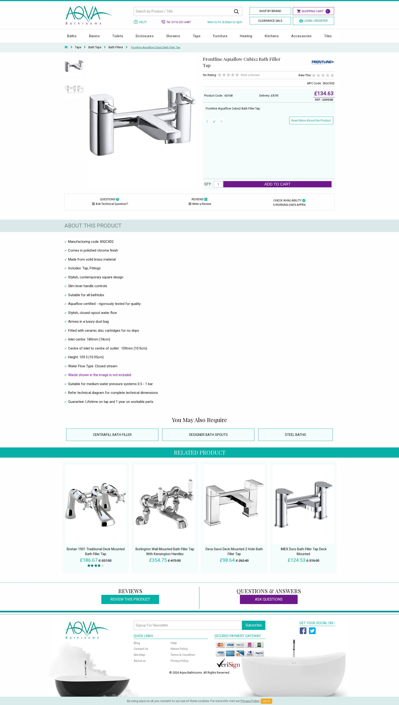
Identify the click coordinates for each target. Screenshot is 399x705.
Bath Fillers (116, 47)
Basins (94, 36)
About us (140, 660)
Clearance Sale (270, 20)
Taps (197, 36)
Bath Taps (94, 47)
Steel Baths (295, 435)
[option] (74, 67)
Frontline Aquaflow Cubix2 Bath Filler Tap (155, 47)
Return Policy (179, 648)
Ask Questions (269, 599)
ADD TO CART (277, 184)
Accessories (301, 36)
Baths (71, 36)
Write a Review (250, 75)
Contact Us (141, 648)
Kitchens (272, 36)
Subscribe (253, 625)
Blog (137, 643)
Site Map (139, 654)
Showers (173, 36)
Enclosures (145, 36)
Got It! (266, 701)
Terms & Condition (183, 654)
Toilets (117, 36)
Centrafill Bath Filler (112, 435)
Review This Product (130, 599)
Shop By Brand (270, 11)
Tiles (328, 36)
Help (174, 643)
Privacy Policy (179, 660)
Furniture (220, 36)
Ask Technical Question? (112, 204)
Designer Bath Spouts (208, 435)
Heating (246, 36)
